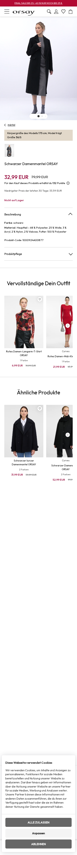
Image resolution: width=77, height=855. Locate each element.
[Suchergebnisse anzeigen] (49, 11)
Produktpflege (13, 254)
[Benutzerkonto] (56, 11)
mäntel (11, 124)
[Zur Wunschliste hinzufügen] (40, 299)
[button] (38, 116)
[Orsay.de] (23, 11)
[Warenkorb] (70, 11)
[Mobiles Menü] (6, 11)
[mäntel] (5, 125)
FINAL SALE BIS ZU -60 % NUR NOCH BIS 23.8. (39, 3)
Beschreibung (12, 214)
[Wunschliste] (63, 11)
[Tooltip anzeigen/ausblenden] (68, 183)
